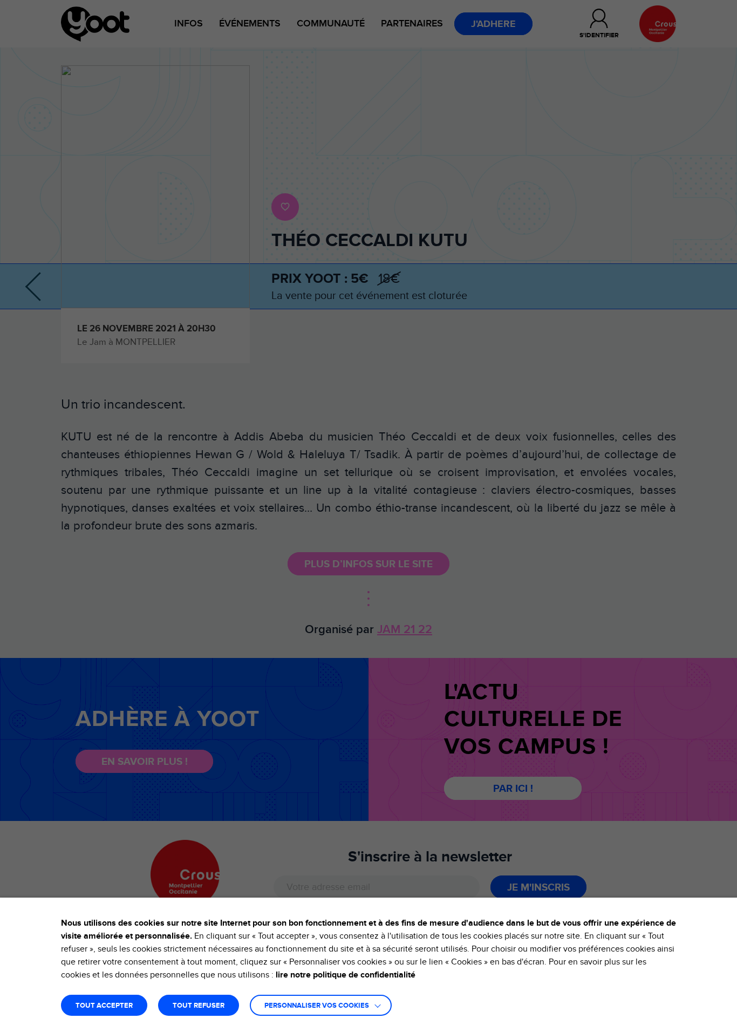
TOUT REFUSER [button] (198, 1005)
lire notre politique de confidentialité (345, 974)
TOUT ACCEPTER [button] (104, 1005)
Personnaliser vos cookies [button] (316, 1005)
